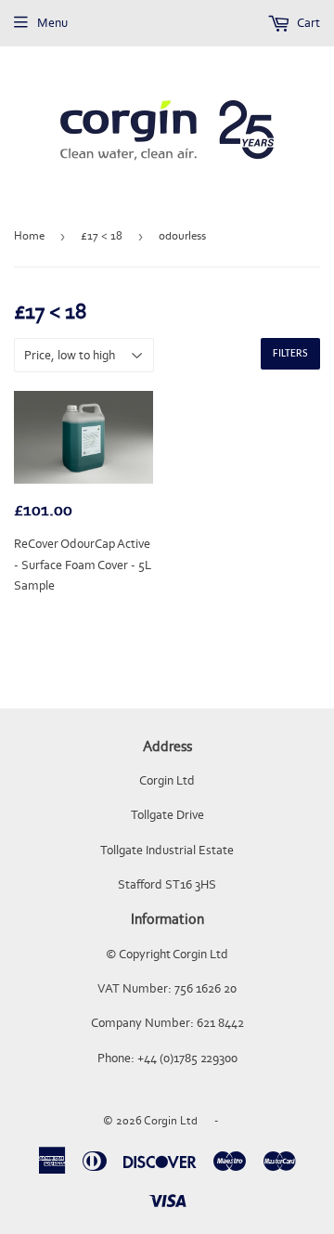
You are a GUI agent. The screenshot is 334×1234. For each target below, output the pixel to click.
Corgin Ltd (171, 1120)
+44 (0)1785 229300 (187, 1058)
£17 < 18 (101, 235)
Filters (290, 353)
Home (29, 235)
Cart (307, 23)
